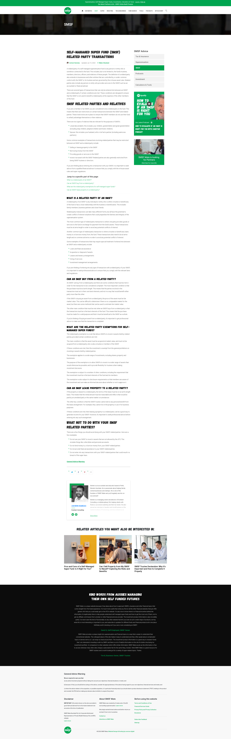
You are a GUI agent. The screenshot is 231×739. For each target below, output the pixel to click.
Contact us (102, 716)
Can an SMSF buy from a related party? (80, 183)
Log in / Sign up (140, 2)
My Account (159, 11)
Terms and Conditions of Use (143, 703)
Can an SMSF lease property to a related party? (83, 190)
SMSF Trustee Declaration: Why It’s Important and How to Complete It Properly (150, 568)
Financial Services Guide (141, 706)
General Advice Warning (76, 462)
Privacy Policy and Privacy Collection (145, 709)
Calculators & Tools (144, 85)
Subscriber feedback (140, 719)
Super (102, 11)
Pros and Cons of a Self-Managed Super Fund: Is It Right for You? (79, 567)
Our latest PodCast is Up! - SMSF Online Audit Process (115, 4)
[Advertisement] (115, 42)
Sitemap (136, 722)
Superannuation (142, 62)
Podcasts (149, 11)
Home (82, 11)
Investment (140, 79)
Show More (93, 516)
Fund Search (133, 11)
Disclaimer (137, 713)
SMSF (96, 11)
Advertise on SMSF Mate (106, 719)
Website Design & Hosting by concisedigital (121, 731)
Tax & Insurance (121, 11)
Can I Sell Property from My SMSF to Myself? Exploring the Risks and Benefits (114, 568)
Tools (141, 11)
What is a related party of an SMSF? (79, 180)
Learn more (67, 721)
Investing (110, 11)
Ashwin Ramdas (74, 63)
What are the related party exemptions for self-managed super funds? (91, 187)
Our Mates (88, 11)
